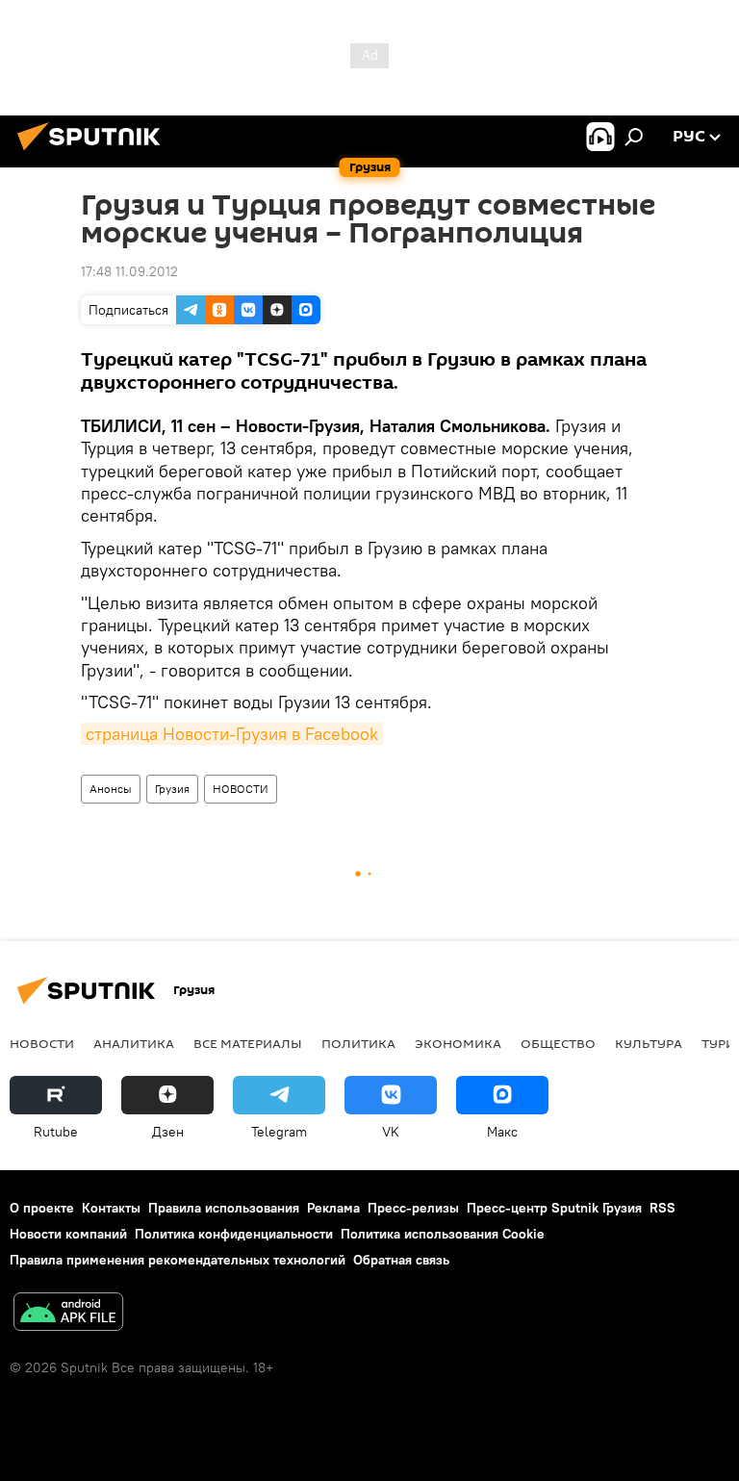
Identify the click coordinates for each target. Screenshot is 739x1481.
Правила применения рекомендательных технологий (177, 1259)
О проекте (42, 1207)
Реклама (333, 1207)
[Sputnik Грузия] (94, 153)
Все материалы (247, 1043)
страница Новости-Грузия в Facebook (232, 734)
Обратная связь (401, 1259)
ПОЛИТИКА (358, 1043)
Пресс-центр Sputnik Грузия (554, 1207)
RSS (662, 1207)
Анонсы (110, 788)
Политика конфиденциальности (234, 1233)
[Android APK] (68, 1314)
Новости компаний (68, 1233)
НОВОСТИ (240, 788)
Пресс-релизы (413, 1207)
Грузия (172, 788)
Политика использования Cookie (443, 1233)
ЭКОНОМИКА (458, 1043)
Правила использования (223, 1207)
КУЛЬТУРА (648, 1043)
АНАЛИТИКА (133, 1043)
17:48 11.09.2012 (129, 271)
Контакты (111, 1207)
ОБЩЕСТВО (558, 1043)
